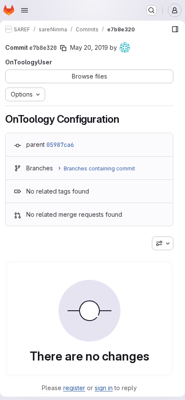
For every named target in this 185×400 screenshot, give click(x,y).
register (74, 387)
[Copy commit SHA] (63, 48)
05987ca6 (60, 144)
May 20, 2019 (89, 47)
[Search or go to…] (151, 10)
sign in (104, 387)
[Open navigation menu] (24, 10)
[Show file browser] (175, 29)
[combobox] (162, 243)
